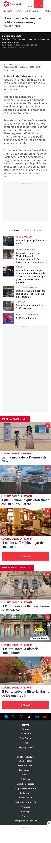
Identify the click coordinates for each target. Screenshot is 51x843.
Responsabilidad (25, 766)
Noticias (7, 11)
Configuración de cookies (25, 821)
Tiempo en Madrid (25, 250)
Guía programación (25, 748)
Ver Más (25, 556)
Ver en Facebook (6, 717)
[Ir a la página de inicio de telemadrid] (13, 4)
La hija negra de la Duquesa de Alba (25, 436)
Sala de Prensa (25, 761)
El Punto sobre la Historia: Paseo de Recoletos (25, 585)
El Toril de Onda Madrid (29, 314)
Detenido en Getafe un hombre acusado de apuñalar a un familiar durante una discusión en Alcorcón (8, 241)
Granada (20, 302)
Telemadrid (25, 734)
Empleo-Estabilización (25, 789)
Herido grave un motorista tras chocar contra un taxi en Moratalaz (8, 291)
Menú (47, 4)
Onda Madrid (32, 11)
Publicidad (25, 779)
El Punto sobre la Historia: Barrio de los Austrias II (25, 671)
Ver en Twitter (14, 717)
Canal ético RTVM (25, 798)
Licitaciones (25, 793)
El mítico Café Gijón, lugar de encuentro (25, 522)
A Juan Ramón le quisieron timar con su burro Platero (25, 479)
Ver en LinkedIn (37, 717)
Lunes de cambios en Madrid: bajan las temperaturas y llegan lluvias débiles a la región (8, 254)
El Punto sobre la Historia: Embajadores (25, 628)
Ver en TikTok (29, 717)
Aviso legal (25, 812)
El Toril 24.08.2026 (8, 318)
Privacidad (25, 807)
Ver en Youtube (45, 717)
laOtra (25, 743)
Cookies (25, 816)
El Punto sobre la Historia (16, 453)
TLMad (19, 11)
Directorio (25, 775)
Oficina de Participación (25, 802)
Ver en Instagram (21, 717)
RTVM (25, 725)
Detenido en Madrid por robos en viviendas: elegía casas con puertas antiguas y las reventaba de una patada (8, 271)
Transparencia (25, 770)
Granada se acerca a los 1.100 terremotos (8, 306)
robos (19, 267)
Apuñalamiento (24, 237)
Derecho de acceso (25, 784)
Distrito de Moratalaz (28, 287)
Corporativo (25, 757)
